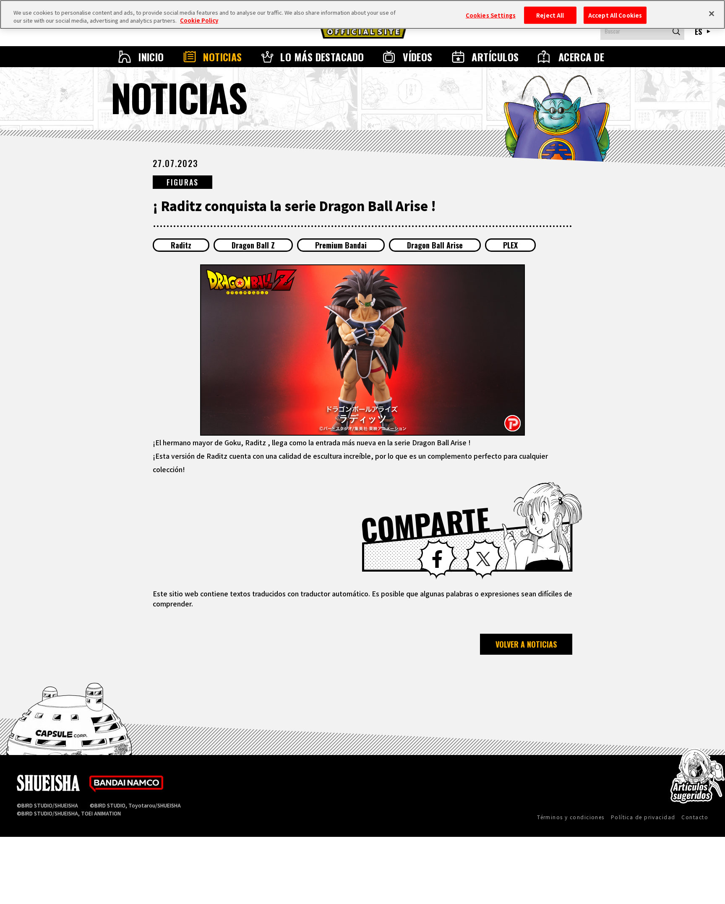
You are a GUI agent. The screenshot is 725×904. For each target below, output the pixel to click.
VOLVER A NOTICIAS (526, 644)
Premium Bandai (341, 245)
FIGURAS (182, 182)
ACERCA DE (581, 56)
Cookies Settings (491, 15)
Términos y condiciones (571, 816)
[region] (362, 14)
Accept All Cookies (615, 15)
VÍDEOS (418, 56)
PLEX (510, 245)
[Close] (711, 13)
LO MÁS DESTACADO (322, 56)
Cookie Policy (199, 21)
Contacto (694, 816)
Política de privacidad (643, 816)
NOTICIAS (222, 56)
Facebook (437, 559)
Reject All (550, 15)
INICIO (151, 56)
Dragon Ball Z (253, 245)
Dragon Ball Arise (435, 245)
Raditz (181, 245)
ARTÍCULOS (495, 56)
